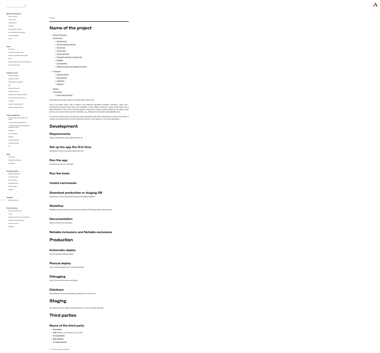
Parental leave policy (14, 88)
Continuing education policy (15, 52)
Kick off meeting (12, 180)
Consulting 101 (12, 23)
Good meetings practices (15, 29)
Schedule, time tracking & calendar (17, 94)
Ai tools (10, 214)
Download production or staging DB (69, 57)
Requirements (61, 41)
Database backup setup (14, 160)
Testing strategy (12, 186)
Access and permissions (14, 211)
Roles (10, 58)
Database (60, 84)
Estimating (11, 130)
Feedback (11, 26)
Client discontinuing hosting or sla (17, 122)
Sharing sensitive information (16, 220)
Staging (55, 89)
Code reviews (12, 19)
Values (10, 38)
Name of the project (60, 35)
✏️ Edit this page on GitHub (59, 349)
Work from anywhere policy (15, 107)
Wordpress (11, 226)
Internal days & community (15, 82)
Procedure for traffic (13, 143)
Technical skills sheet (14, 65)
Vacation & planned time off (15, 104)
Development (57, 38)
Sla (9, 146)
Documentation (62, 63)
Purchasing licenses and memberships (18, 217)
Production (57, 71)
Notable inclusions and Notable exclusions (72, 67)
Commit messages (13, 177)
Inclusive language (13, 35)
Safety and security (13, 91)
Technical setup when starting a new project (18, 118)
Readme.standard (13, 200)
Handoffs (10, 137)
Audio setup (11, 157)
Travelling (11, 101)
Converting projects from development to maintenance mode (19, 126)
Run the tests (61, 51)
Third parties (57, 92)
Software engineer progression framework (19, 62)
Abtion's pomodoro (13, 75)
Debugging (60, 81)
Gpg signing (11, 163)
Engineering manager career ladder (18, 55)
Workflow (10, 189)
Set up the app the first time (66, 44)
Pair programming (13, 183)
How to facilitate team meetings (16, 32)
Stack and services (13, 223)
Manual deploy (62, 78)
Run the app (61, 48)
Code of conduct (12, 16)
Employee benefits (13, 79)
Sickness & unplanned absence (16, 98)
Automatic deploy (63, 74)
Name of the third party (64, 95)
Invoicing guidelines (13, 140)
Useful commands (63, 54)
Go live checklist (12, 133)
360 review (11, 49)
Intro (9, 85)
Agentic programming (14, 173)
